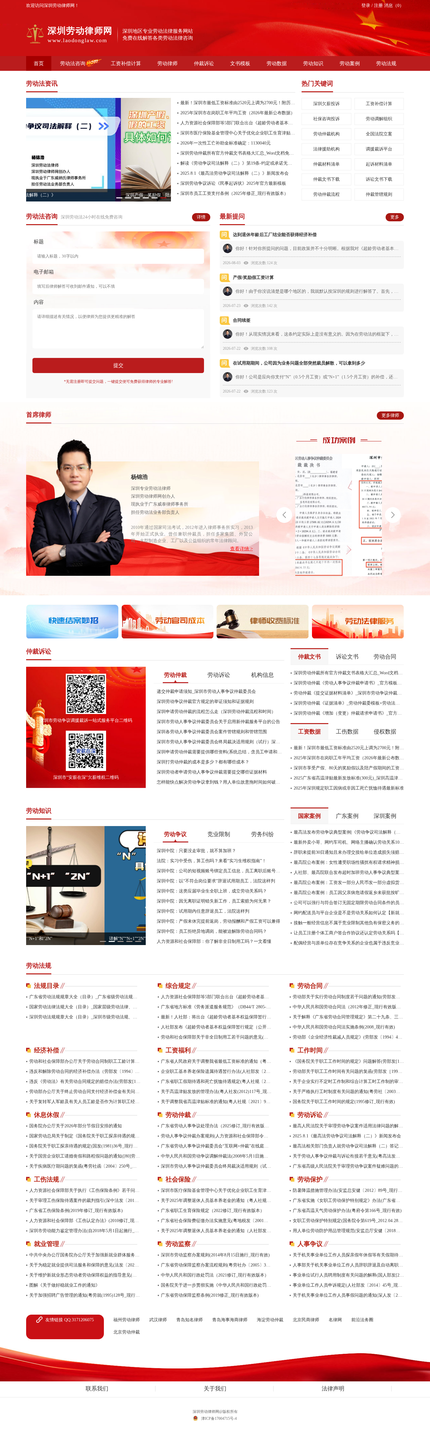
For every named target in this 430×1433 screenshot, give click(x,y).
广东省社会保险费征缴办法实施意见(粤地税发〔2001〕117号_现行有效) (216, 1220)
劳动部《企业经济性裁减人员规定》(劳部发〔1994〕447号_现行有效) (348, 1037)
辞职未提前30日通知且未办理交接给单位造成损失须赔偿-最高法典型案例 (349, 852)
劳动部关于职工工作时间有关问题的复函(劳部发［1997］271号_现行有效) (348, 1071)
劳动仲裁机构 (326, 134)
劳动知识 (313, 63)
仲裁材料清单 (326, 164)
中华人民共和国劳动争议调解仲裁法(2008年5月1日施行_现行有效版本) (216, 1156)
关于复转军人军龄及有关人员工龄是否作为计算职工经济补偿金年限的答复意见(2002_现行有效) (84, 1101)
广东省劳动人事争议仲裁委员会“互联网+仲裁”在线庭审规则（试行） (216, 1146)
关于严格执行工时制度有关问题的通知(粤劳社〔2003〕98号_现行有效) (348, 1091)
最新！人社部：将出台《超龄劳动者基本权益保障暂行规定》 (216, 1017)
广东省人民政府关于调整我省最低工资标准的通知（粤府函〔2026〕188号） (216, 1061)
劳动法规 (386, 63)
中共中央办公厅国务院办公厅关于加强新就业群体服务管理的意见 (84, 1255)
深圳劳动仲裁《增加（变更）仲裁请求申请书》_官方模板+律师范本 (349, 713)
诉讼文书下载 (379, 179)
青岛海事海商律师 (229, 1319)
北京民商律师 (306, 1319)
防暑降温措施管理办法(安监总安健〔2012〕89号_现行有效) (348, 1190)
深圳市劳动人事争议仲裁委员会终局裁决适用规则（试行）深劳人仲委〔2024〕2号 (220, 741)
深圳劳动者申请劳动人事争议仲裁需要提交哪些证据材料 (212, 772)
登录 (366, 5)
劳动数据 (277, 63)
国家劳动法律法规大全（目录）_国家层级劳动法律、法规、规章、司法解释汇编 (84, 1007)
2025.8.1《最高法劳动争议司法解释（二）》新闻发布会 (234, 173)
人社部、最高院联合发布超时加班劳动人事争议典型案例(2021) (349, 872)
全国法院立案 (379, 134)
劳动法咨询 (72, 63)
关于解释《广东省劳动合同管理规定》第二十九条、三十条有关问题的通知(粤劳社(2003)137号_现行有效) (348, 1017)
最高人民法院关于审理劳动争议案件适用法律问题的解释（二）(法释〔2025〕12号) (348, 1126)
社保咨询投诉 (326, 118)
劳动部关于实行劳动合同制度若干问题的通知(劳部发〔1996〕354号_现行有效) (348, 996)
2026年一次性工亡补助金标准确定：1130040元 (225, 143)
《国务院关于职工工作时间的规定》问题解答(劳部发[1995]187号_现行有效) (348, 1061)
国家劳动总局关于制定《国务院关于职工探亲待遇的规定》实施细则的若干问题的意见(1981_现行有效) (84, 1136)
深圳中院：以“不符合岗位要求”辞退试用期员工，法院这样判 (216, 881)
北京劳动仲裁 (126, 1332)
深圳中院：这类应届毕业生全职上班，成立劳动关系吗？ (212, 891)
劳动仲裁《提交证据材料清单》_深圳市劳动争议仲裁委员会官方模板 (349, 693)
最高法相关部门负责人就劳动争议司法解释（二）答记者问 (348, 1146)
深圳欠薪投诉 (326, 103)
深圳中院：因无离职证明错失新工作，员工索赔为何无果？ (214, 901)
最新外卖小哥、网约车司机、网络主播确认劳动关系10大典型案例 (349, 842)
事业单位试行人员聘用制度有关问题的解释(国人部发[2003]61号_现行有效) (348, 1275)
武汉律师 (158, 1319)
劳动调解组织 (379, 118)
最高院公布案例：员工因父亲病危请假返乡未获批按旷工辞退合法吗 (349, 892)
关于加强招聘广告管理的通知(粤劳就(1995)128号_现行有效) (84, 1295)
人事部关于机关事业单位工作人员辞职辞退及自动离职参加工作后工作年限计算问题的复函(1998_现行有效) (348, 1265)
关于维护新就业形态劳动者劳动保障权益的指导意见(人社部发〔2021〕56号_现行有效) (84, 1275)
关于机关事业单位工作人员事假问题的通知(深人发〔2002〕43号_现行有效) (348, 1295)
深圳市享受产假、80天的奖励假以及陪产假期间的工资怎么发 (349, 768)
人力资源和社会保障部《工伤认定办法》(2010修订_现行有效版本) (84, 1220)
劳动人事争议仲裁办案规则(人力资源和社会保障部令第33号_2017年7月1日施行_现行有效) (216, 1136)
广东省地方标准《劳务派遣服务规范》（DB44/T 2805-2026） (216, 1007)
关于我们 (215, 1388)
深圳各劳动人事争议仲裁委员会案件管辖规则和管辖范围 (212, 731)
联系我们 (97, 1388)
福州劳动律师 (126, 1319)
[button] (119, 197)
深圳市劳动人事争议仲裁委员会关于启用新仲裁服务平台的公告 (218, 721)
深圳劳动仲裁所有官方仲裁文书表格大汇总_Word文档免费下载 (237, 153)
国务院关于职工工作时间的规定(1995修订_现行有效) (344, 1101)
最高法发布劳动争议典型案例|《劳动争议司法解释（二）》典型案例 (349, 832)
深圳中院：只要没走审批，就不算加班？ (196, 850)
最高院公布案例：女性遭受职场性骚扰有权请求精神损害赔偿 (349, 862)
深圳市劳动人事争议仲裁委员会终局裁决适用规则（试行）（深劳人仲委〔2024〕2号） (216, 1166)
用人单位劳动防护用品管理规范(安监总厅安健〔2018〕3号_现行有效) (348, 1230)
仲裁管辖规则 (379, 194)
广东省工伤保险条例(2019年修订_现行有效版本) (76, 1210)
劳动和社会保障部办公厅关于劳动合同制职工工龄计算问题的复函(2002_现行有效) (84, 1061)
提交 (118, 365)
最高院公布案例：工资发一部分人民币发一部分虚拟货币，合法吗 (349, 882)
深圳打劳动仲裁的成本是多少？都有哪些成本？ (203, 762)
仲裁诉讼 (204, 63)
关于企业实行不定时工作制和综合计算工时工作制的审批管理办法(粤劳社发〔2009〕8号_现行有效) (348, 1081)
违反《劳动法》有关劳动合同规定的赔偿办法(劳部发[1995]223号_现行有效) (84, 1081)
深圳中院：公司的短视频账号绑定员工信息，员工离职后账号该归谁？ (220, 871)
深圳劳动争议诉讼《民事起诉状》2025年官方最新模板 (233, 183)
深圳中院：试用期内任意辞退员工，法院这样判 (203, 911)
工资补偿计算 (126, 63)
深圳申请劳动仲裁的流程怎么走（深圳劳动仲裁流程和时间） (216, 711)
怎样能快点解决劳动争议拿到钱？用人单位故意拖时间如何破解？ (220, 782)
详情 (201, 217)
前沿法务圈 (362, 1319)
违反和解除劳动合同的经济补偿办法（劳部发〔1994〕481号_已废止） (84, 1071)
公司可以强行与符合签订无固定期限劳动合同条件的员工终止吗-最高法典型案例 (349, 902)
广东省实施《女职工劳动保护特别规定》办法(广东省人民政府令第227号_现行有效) (348, 1200)
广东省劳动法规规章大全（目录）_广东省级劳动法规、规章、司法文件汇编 (84, 996)
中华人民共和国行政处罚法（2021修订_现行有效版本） (215, 1275)
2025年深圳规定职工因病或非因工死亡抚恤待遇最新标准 (349, 788)
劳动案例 (350, 63)
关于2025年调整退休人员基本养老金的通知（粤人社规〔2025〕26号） (216, 1200)
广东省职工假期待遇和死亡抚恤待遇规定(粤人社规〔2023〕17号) (216, 1081)
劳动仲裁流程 (326, 194)
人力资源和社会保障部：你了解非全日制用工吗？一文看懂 (214, 941)
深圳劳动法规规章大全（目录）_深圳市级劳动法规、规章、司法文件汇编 (84, 1017)
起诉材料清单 (379, 164)
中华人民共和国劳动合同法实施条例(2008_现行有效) (344, 1027)
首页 (39, 63)
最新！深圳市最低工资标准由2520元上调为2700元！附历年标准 (237, 102)
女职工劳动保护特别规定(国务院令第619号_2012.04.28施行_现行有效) (348, 1220)
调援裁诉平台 (379, 149)
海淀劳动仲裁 (270, 1319)
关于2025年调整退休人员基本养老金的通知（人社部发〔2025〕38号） (216, 1230)
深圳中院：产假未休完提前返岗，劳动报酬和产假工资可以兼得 (218, 921)
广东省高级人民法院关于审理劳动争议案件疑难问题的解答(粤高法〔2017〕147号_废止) (348, 1166)
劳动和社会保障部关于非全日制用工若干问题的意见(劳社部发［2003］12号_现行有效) (216, 1037)
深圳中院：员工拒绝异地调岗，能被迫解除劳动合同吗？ (212, 931)
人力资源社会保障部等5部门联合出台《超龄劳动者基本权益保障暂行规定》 (237, 123)
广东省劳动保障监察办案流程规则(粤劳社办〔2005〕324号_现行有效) (216, 1265)
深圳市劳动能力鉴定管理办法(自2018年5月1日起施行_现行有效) (84, 1230)
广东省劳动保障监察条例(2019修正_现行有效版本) (210, 1295)
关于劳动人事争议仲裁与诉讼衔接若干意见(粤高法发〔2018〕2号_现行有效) (348, 1156)
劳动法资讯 (42, 83)
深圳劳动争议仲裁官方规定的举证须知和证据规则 (205, 701)
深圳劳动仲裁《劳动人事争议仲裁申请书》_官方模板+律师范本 (349, 683)
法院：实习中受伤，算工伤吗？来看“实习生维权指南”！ (211, 860)
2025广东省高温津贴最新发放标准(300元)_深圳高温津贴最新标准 (349, 778)
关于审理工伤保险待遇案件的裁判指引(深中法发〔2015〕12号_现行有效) (84, 1200)
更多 (394, 217)
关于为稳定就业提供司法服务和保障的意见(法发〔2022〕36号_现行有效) (84, 1265)
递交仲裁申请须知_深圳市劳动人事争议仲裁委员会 (206, 691)
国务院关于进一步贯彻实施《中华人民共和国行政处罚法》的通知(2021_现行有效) (216, 1285)
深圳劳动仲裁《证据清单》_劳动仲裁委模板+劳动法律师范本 (349, 703)
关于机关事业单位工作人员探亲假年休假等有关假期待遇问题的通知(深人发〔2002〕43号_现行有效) (348, 1255)
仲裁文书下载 (326, 179)
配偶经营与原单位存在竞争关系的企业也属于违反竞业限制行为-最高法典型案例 (349, 943)
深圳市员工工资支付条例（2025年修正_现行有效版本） (234, 193)
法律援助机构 (326, 149)
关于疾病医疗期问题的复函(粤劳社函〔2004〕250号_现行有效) (84, 1166)
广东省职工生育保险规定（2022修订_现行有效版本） (212, 1210)
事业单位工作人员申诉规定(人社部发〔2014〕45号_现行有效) (348, 1285)
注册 (379, 5)
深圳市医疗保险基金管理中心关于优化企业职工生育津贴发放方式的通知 (237, 133)
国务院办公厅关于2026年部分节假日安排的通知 (75, 1126)
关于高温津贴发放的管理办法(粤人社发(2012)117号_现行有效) (216, 1091)
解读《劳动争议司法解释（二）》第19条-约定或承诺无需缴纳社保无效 (237, 163)
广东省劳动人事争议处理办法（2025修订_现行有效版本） (216, 1126)
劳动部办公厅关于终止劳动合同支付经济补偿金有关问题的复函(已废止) (84, 1091)
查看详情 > (241, 549)
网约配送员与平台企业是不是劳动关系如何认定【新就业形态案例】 (349, 912)
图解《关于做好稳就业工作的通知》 (64, 1285)
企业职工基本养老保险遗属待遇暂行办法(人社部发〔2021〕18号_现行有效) (216, 1071)
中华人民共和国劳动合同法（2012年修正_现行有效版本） (348, 1007)
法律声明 (333, 1388)
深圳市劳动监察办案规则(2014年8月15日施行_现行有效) (215, 1255)
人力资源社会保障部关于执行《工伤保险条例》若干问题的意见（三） (84, 1190)
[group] (98, 149)
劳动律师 (167, 63)
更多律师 (390, 415)
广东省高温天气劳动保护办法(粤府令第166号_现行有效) (347, 1210)
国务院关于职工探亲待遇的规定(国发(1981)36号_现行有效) (84, 1146)
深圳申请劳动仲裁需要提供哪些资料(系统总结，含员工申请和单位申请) (220, 752)
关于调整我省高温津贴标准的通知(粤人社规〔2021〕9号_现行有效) (216, 1101)
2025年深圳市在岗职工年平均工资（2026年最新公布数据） (237, 112)
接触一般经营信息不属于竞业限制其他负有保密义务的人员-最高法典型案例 (349, 922)
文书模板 (240, 63)
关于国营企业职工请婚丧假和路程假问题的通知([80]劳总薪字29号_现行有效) (84, 1156)
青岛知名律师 (189, 1319)
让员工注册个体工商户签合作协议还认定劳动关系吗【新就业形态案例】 (349, 933)
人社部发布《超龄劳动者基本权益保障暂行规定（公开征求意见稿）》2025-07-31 (216, 1027)
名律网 (335, 1319)
